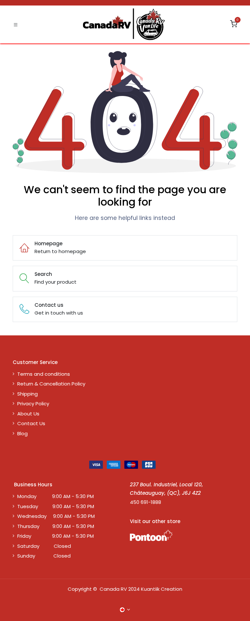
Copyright (80, 589)
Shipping (27, 393)
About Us (28, 413)
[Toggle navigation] (16, 24)
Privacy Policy (33, 403)
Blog (22, 433)
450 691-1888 (145, 502)
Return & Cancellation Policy (51, 383)
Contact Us (31, 423)
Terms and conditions (43, 374)
